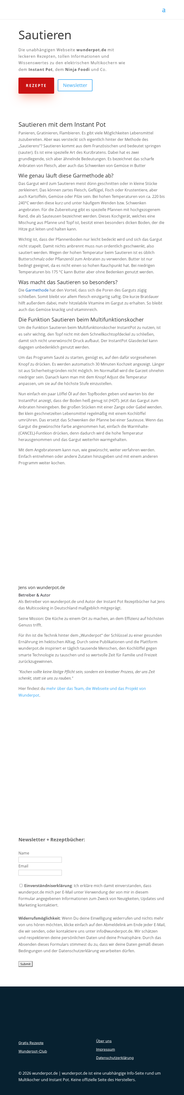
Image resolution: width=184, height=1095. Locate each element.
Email (23, 866)
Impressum (105, 1049)
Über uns (104, 1041)
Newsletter (75, 85)
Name (23, 853)
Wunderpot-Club (32, 1051)
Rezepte (36, 85)
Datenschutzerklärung (115, 1057)
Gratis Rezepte (31, 1043)
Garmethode (37, 290)
